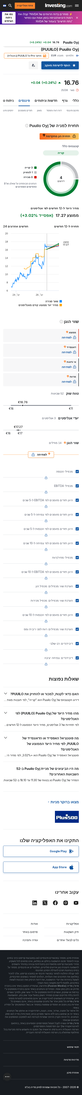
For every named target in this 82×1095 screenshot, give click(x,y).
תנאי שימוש (73, 1046)
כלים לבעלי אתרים (68, 940)
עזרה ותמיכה (30, 940)
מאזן (39, 110)
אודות (34, 923)
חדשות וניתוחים (46, 101)
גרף (65, 101)
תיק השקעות (71, 932)
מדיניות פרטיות (71, 1059)
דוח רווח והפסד (54, 110)
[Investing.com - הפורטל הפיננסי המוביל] (58, 5)
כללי (75, 101)
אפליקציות (72, 923)
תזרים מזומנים (25, 110)
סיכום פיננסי (72, 110)
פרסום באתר (30, 932)
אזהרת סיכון (73, 1072)
